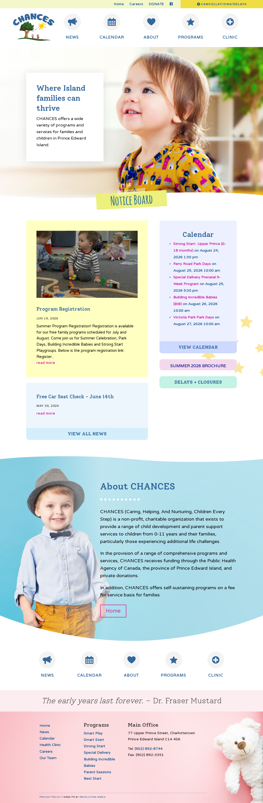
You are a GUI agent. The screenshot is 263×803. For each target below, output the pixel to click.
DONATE (156, 4)
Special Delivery (97, 752)
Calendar (47, 738)
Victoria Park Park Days (193, 317)
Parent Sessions (97, 772)
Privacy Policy (50, 797)
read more (45, 363)
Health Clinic (50, 745)
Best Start (92, 778)
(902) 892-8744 (149, 748)
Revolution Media (93, 797)
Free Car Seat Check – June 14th (75, 397)
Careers (136, 4)
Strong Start (94, 746)
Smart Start (94, 739)
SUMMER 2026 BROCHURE (198, 365)
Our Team (48, 758)
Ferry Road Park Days (192, 264)
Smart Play (93, 733)
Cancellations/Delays (224, 4)
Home (119, 4)
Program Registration (63, 309)
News (44, 732)
